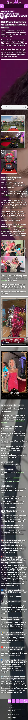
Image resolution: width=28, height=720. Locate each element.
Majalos (7, 195)
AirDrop (4, 281)
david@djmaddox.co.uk (13, 711)
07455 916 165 (13, 481)
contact (21, 472)
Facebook (17, 478)
